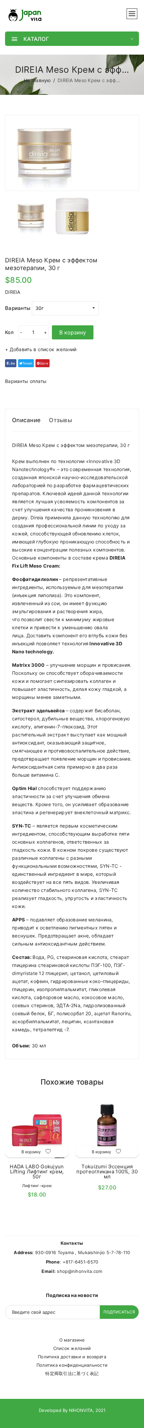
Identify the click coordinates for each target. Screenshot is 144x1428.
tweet (27, 363)
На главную (37, 80)
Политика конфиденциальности (72, 1365)
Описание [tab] (26, 420)
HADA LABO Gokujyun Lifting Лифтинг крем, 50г (37, 1171)
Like (11, 363)
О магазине (72, 1340)
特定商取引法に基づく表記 (71, 1373)
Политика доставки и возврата (72, 1356)
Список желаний (72, 1348)
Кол (9, 332)
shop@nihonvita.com (79, 1271)
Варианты (17, 308)
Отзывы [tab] (60, 420)
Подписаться (119, 1311)
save (44, 363)
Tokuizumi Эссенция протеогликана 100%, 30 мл (107, 1171)
